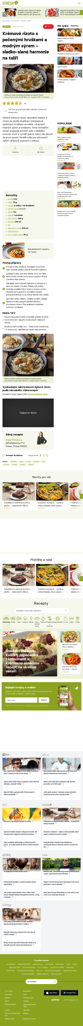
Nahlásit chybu (9, 1019)
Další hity (75, 26)
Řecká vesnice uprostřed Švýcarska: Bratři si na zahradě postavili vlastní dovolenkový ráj (20, 944)
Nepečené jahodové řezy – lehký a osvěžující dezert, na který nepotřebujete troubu (71, 12)
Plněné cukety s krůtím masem (65, 39)
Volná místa (8, 994)
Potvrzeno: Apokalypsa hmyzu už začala (17, 821)
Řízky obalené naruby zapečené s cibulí (64, 138)
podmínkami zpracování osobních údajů (36, 705)
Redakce (26, 1013)
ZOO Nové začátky (29, 967)
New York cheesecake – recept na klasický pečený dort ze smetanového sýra (67, 194)
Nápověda (26, 1010)
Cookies (7, 1010)
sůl (9, 225)
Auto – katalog (43, 967)
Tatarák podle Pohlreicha (25, 971)
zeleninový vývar (15, 228)
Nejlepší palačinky (43, 974)
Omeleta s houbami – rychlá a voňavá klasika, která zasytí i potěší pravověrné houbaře (50, 504)
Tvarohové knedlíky (27, 974)
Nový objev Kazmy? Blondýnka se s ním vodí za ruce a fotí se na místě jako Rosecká (61, 894)
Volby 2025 (70, 967)
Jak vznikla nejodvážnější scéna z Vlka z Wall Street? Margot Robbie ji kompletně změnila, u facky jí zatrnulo (21, 895)
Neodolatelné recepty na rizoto (38, 250)
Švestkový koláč (56, 974)
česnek (10, 215)
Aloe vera (39, 971)
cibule (10, 212)
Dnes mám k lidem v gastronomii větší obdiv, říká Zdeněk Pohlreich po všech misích (60, 772)
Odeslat (44, 700)
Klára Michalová (18, 26)
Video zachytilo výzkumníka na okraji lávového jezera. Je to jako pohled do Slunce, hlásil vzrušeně (21, 843)
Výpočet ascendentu (70, 971)
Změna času (59, 964)
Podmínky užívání (10, 1004)
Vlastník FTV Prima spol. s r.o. (12, 1014)
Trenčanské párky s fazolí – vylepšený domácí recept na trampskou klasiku (66, 175)
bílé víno (11, 222)
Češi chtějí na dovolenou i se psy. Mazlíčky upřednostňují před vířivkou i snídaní (18, 923)
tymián (10, 205)
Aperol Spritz (62, 67)
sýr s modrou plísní (15, 234)
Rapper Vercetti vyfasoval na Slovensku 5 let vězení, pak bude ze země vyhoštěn (61, 883)
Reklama (7, 998)
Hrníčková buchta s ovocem (67, 54)
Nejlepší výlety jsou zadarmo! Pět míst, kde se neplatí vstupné (19, 933)
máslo (10, 202)
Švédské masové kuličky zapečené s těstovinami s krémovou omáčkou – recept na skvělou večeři (24, 661)
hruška (10, 199)
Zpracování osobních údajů (29, 1005)
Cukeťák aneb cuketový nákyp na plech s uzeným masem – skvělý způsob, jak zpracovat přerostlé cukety (29, 13)
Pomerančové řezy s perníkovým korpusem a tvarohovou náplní (65, 156)
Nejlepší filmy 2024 (24, 964)
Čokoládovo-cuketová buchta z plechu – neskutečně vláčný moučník (17, 504)
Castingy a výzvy (28, 998)
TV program (49, 964)
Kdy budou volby (14, 967)
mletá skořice (13, 231)
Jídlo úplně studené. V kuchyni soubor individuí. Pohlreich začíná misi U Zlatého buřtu (60, 793)
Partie (68, 964)
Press (25, 994)
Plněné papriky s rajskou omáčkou (66, 81)
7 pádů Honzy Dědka (57, 967)
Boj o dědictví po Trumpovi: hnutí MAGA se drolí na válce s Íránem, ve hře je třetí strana (21, 772)
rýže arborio (12, 218)
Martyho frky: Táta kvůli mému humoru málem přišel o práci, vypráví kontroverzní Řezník (61, 873)
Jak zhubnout (10, 964)
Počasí (75, 964)
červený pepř (13, 209)
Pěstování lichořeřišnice (53, 971)
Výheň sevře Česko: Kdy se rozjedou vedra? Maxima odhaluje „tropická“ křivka (21, 783)
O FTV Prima (9, 991)
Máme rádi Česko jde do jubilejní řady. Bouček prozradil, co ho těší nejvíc (59, 783)
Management (27, 991)
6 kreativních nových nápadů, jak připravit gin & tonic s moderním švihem (66, 213)
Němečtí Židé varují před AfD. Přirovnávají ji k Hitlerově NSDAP (19, 793)
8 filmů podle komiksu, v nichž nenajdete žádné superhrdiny (20, 883)
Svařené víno (10, 971)
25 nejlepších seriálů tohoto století (16, 871)
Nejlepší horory (38, 964)
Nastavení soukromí (29, 1019)
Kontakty (26, 1001)
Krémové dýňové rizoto (38, 394)
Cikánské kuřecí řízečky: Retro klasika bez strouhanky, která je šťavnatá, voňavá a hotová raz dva (61, 845)
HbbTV (7, 1001)
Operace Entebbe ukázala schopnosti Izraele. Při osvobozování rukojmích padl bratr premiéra (20, 833)
